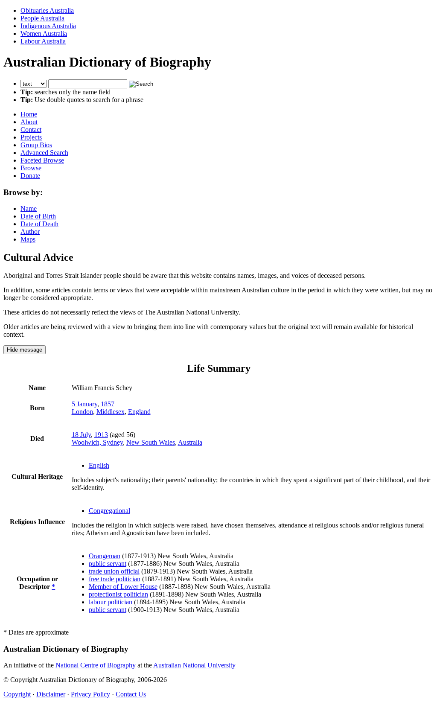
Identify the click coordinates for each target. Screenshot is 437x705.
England (139, 411)
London (82, 411)
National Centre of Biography (95, 665)
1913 (101, 434)
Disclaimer (50, 694)
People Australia (42, 18)
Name (28, 208)
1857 (107, 404)
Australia (190, 442)
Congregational (109, 510)
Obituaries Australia (47, 10)
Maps (27, 239)
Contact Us (131, 694)
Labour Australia (43, 41)
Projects (31, 137)
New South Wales (150, 442)
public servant (107, 563)
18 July (81, 434)
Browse (30, 168)
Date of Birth (38, 216)
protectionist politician (118, 594)
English (99, 465)
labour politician (110, 602)
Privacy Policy (90, 694)
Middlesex (110, 411)
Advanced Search (44, 152)
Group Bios (36, 145)
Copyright (17, 694)
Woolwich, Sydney (97, 442)
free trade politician (114, 579)
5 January (84, 404)
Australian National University (194, 665)
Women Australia (43, 33)
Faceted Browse (42, 160)
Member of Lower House (123, 586)
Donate (30, 175)
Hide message (24, 350)
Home (28, 114)
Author (30, 231)
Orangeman (104, 555)
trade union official (114, 571)
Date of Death (39, 223)
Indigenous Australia (48, 25)
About (29, 121)
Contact (30, 129)
